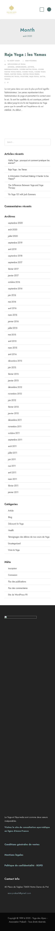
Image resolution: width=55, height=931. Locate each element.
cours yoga (27, 72)
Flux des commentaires (18, 588)
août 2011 (12, 446)
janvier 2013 (13, 380)
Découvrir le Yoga (16, 64)
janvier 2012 (13, 413)
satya (42, 76)
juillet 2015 (12, 328)
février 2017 (13, 268)
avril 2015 (12, 341)
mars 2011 (12, 479)
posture (24, 76)
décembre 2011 (15, 419)
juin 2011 (12, 459)
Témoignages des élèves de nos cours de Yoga (28, 536)
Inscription (12, 568)
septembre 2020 (15, 222)
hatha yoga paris (31, 74)
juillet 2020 (13, 236)
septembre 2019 (15, 242)
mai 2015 (12, 334)
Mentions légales (13, 855)
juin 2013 (12, 367)
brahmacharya (11, 69)
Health (11, 530)
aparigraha (21, 67)
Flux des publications (17, 581)
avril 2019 (12, 249)
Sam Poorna (31, 61)
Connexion (12, 575)
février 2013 (13, 374)
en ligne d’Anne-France (16, 830)
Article (11, 510)
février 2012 (13, 406)
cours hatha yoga (28, 69)
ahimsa (11, 67)
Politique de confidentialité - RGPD (23, 865)
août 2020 (12, 229)
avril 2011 (12, 472)
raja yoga (34, 76)
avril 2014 (12, 354)
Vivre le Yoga (14, 550)
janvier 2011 (13, 492)
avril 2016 (12, 308)
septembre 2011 (15, 439)
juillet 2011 (12, 452)
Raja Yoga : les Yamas (25, 54)
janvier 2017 (13, 275)
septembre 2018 (15, 255)
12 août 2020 (13, 61)
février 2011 (13, 485)
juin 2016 (12, 295)
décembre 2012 (15, 387)
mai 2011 (12, 465)
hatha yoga (16, 74)
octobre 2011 (14, 433)
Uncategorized (14, 543)
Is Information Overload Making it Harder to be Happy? (28, 177)
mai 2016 (12, 301)
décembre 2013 (15, 360)
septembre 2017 (15, 262)
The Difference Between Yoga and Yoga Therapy (25, 186)
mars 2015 (12, 347)
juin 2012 (12, 400)
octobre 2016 (14, 282)
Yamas (7, 79)
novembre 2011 (14, 426)
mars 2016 (12, 314)
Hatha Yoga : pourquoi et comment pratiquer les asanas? (29, 161)
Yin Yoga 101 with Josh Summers (22, 194)
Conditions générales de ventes (22, 844)
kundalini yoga (11, 76)
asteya (31, 67)
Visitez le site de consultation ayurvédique (27, 827)
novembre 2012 (15, 393)
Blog (10, 517)
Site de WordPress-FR (18, 594)
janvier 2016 (13, 321)
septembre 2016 (15, 288)
